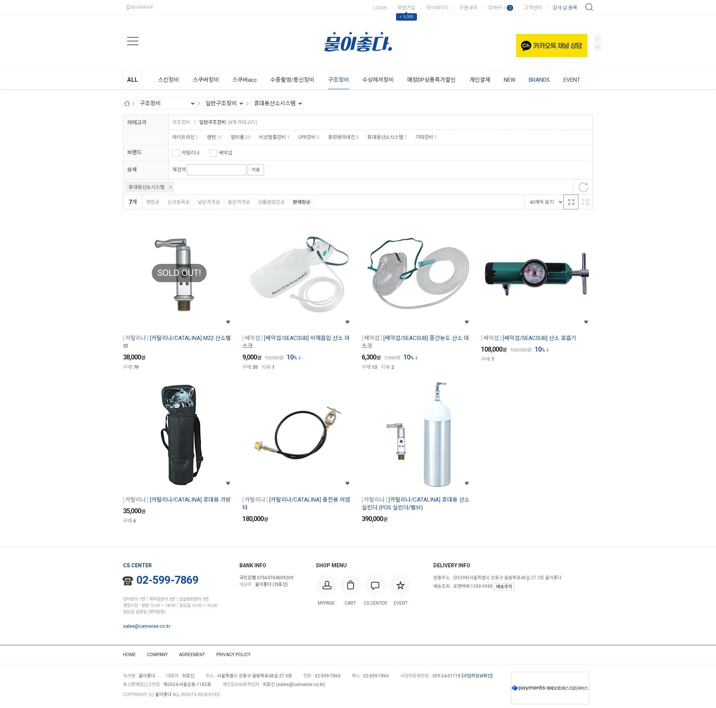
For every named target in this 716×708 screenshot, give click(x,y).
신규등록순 (178, 202)
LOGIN (380, 7)
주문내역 (468, 7)
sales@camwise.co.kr (146, 626)
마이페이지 (437, 7)
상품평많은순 (271, 202)
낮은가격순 (209, 202)
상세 (132, 169)
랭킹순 (153, 202)
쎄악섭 (225, 153)
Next (598, 38)
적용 (256, 169)
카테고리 (137, 122)
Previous (598, 47)
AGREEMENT (192, 654)
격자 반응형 (570, 201)
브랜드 (134, 152)
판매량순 (302, 202)
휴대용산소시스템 (146, 187)
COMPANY (157, 654)
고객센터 (533, 7)
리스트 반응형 (585, 201)
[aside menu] (132, 41)
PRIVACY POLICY (233, 654)
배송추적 (504, 586)
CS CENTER (137, 565)
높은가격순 (239, 202)
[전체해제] (583, 187)
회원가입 (406, 7)
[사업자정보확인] (477, 676)
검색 (589, 7)
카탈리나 (191, 153)
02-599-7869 (167, 580)
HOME (129, 654)
